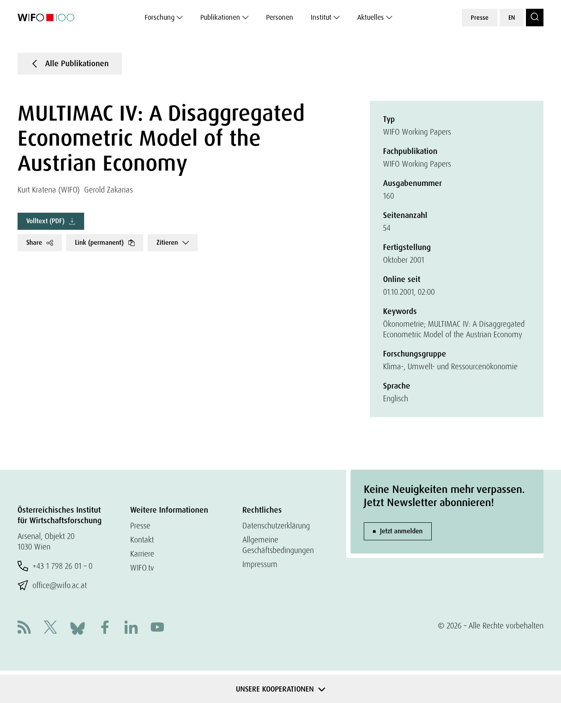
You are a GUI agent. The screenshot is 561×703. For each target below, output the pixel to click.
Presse (480, 17)
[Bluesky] (77, 627)
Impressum (259, 564)
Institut (321, 17)
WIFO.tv (142, 568)
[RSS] (24, 628)
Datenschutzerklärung (276, 526)
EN (511, 17)
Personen (279, 17)
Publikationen (220, 17)
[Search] (534, 17)
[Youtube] (157, 628)
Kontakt (142, 540)
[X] (50, 628)
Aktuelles (370, 17)
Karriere (142, 554)
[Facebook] (104, 628)
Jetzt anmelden (401, 531)
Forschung (159, 17)
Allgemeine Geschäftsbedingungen (278, 545)
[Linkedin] (131, 628)
